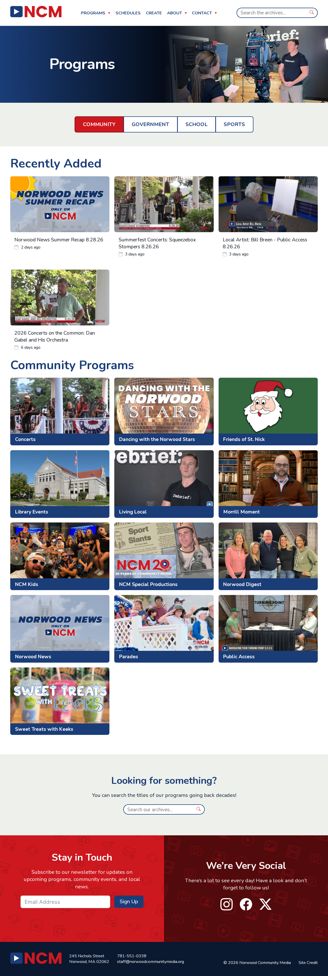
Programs (93, 13)
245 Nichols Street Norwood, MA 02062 (89, 959)
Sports (234, 124)
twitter (265, 904)
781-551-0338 (131, 956)
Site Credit (308, 962)
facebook (246, 904)
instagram (226, 904)
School (197, 124)
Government (150, 124)
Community (99, 124)
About (174, 13)
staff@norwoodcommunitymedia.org (150, 961)
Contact (202, 13)
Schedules (128, 13)
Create (154, 13)
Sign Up (129, 901)
